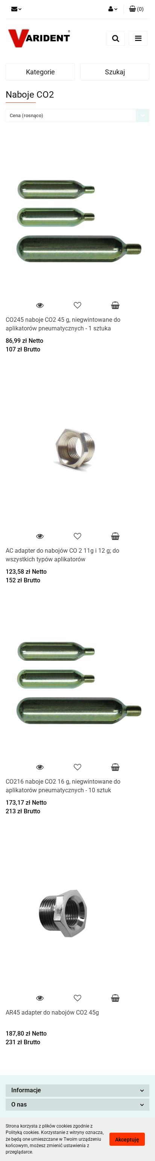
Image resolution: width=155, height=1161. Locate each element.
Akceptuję (127, 1140)
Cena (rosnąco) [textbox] (26, 115)
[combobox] (77, 115)
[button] (136, 9)
